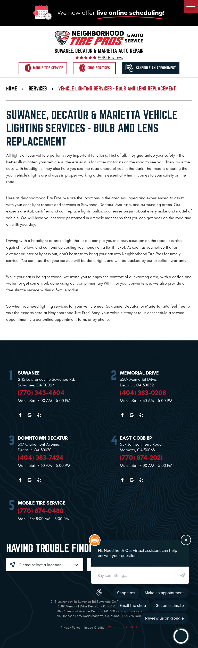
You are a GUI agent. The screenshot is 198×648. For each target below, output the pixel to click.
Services (38, 88)
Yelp (39, 415)
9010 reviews (110, 58)
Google (29, 415)
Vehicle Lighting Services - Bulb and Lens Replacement (117, 88)
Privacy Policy (70, 628)
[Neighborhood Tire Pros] (99, 38)
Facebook (20, 415)
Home (11, 88)
